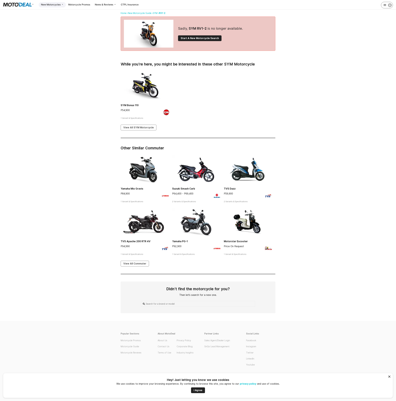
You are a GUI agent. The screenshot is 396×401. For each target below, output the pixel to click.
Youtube (250, 364)
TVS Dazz (230, 188)
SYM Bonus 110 (130, 105)
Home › (124, 13)
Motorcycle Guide (130, 346)
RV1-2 (162, 13)
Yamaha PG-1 (180, 241)
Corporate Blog (185, 346)
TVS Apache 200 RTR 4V (136, 241)
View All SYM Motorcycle (138, 127)
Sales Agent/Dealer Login (217, 340)
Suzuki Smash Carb (183, 188)
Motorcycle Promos (79, 4)
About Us (162, 340)
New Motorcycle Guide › (140, 13)
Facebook (251, 340)
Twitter (250, 352)
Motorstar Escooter (236, 241)
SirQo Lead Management (217, 346)
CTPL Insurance (130, 4)
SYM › (156, 13)
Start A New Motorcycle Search (200, 38)
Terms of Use (164, 352)
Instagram (251, 346)
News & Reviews (104, 4)
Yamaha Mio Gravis (132, 188)
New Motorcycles (51, 4)
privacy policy (248, 383)
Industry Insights (185, 352)
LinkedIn (250, 358)
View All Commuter (134, 263)
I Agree (198, 390)
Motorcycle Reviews (131, 352)
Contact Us (163, 346)
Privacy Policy (184, 340)
